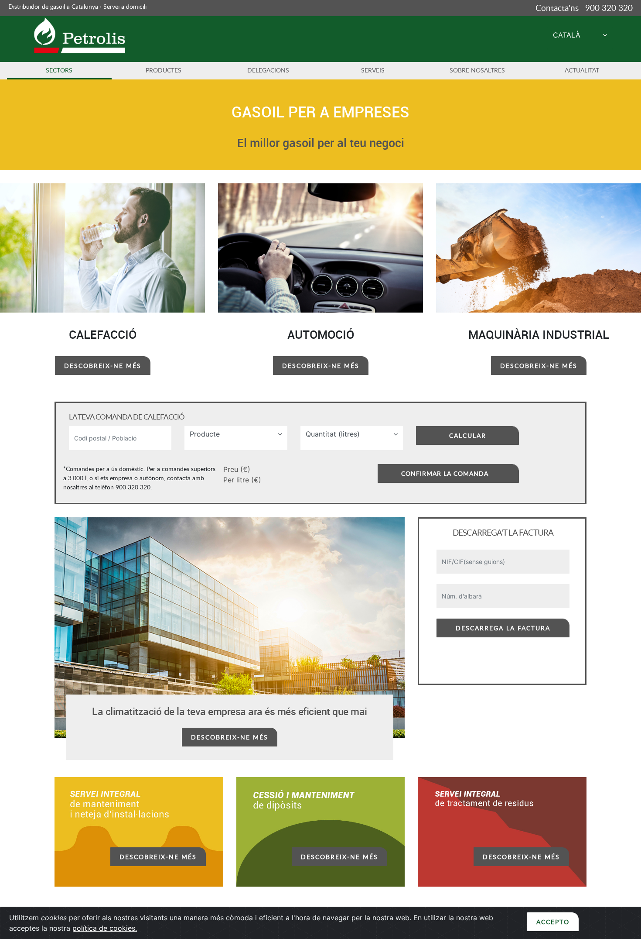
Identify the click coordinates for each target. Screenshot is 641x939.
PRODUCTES (163, 70)
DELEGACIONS (268, 70)
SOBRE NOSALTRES (477, 70)
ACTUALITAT (582, 70)
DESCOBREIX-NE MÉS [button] (102, 365)
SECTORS (59, 70)
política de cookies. (104, 928)
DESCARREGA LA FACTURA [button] (503, 628)
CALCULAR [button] (467, 435)
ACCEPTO (552, 922)
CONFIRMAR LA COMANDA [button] (444, 473)
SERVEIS (373, 70)
